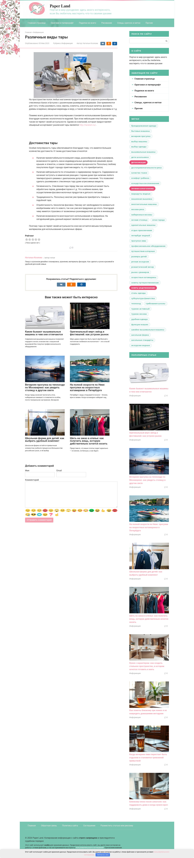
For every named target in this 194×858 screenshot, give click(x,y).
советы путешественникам (145, 282)
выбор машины (139, 141)
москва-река (137, 209)
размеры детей (139, 256)
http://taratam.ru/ (87, 125)
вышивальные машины (143, 152)
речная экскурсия (140, 261)
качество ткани (139, 173)
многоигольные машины (144, 204)
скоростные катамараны (143, 277)
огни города (158, 220)
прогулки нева (138, 241)
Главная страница (37, 23)
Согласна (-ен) (103, 855)
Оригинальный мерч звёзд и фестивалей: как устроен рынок (89, 333)
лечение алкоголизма (142, 188)
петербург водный (140, 235)
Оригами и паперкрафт (62, 23)
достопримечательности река (146, 167)
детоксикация (138, 162)
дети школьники (140, 157)
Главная (32, 825)
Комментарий (32, 480)
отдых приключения (141, 230)
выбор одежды (138, 146)
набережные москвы (141, 214)
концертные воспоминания (145, 183)
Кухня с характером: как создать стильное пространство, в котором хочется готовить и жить (146, 666)
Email (59, 470)
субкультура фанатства (143, 298)
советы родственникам (143, 288)
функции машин (139, 324)
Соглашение (89, 825)
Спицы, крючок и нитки (128, 23)
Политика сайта (70, 825)
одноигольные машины (143, 225)
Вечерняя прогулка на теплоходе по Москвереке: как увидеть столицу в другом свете (45, 387)
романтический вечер (142, 267)
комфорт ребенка (140, 178)
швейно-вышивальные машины (147, 329)
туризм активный (140, 309)
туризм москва (139, 314)
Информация (67, 43)
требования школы (155, 303)
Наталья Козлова (33, 257)
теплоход (136, 303)
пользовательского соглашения (90, 847)
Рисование (106, 23)
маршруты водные (140, 194)
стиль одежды (138, 293)
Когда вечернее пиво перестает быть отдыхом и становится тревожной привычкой (148, 757)
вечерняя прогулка (140, 136)
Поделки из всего (87, 23)
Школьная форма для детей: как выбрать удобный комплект (44, 439)
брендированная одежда (143, 126)
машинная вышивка (141, 199)
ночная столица (139, 220)
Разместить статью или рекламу (117, 825)
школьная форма (140, 335)
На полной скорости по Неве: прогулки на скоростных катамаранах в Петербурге (87, 387)
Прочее (149, 23)
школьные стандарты (142, 340)
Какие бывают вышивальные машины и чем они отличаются (44, 333)
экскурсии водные (140, 345)
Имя (27, 470)
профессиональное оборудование (148, 246)
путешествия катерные (143, 251)
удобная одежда (139, 319)
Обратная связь (49, 825)
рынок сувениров (140, 272)
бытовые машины (140, 131)
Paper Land (60, 6)
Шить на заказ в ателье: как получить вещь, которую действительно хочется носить (88, 441)
